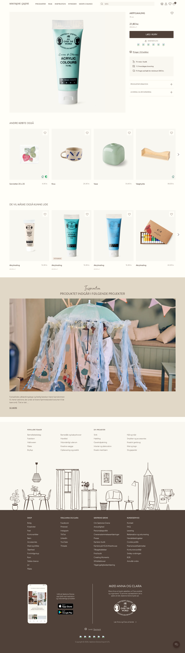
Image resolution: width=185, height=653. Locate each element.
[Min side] (166, 3)
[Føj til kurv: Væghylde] (172, 188)
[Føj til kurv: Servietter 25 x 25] (46, 188)
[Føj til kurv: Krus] (88, 188)
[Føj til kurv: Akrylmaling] (46, 269)
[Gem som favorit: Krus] (87, 133)
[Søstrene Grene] (19, 4)
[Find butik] (161, 3)
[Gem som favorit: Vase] (129, 133)
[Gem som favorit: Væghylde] (171, 133)
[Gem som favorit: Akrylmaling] (172, 12)
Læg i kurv (151, 34)
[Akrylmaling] (29, 235)
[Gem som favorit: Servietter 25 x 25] (45, 133)
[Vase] (113, 154)
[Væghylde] (156, 154)
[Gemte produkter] (170, 3)
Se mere (13, 408)
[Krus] (71, 154)
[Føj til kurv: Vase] (130, 188)
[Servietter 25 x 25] (29, 154)
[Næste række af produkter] (178, 154)
